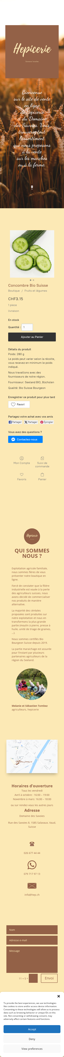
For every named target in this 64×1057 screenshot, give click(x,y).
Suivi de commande (42, 464)
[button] (58, 996)
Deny (32, 1039)
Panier (42, 479)
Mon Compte (22, 463)
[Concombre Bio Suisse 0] (32, 254)
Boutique (14, 290)
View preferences (32, 1048)
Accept (32, 1029)
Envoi (49, 978)
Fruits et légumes (36, 290)
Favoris (21, 479)
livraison (13, 311)
